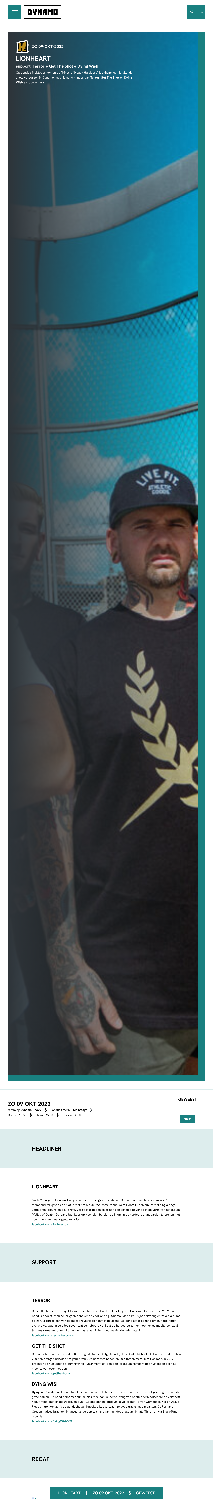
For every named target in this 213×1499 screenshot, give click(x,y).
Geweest (145, 1493)
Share (187, 1119)
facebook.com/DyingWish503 (52, 1421)
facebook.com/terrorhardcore (53, 1335)
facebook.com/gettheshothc (51, 1373)
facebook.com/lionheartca (50, 1224)
